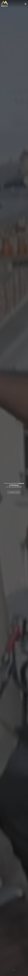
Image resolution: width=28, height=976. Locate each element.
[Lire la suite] (14, 970)
